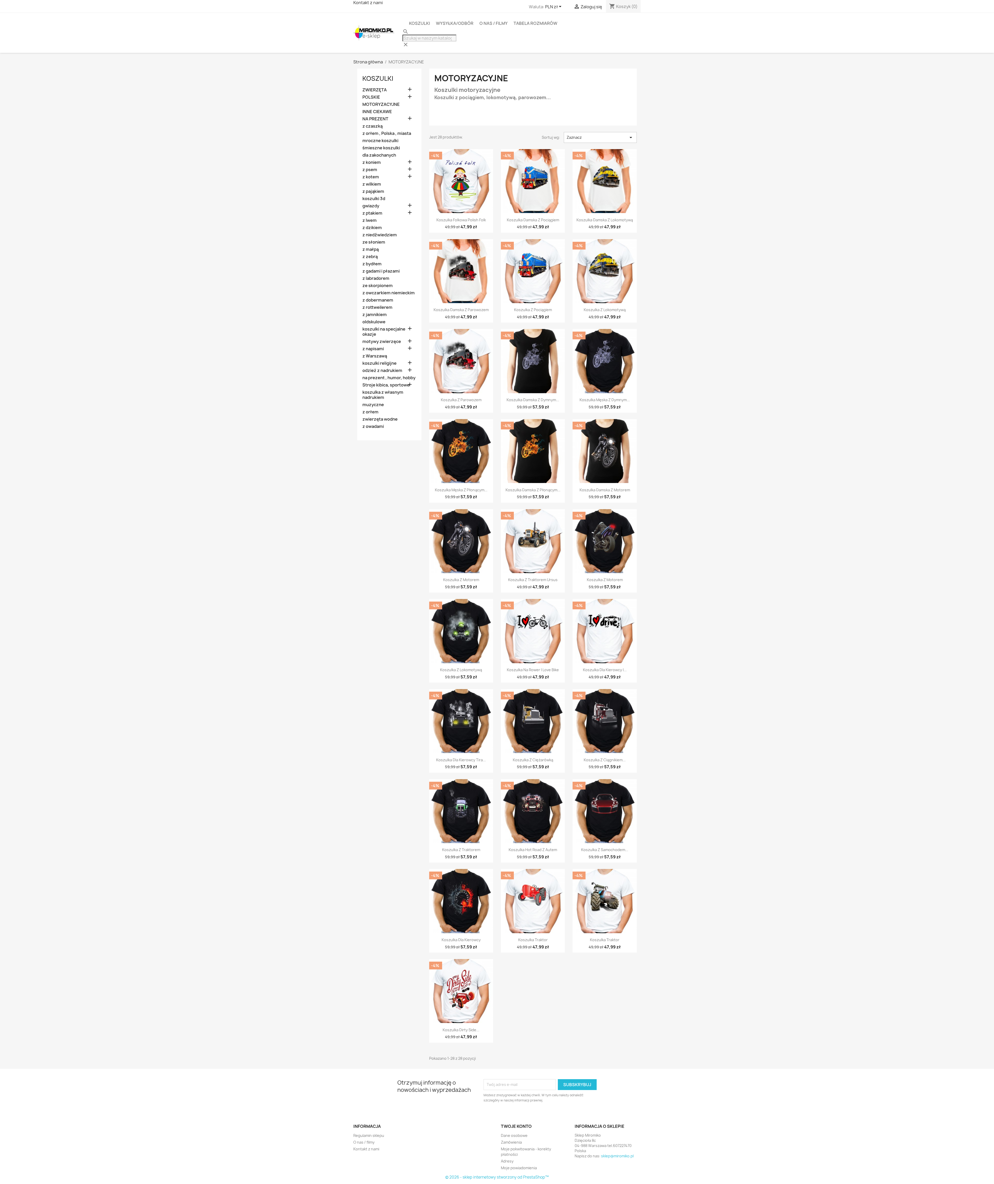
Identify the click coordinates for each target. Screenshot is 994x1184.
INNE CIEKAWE (377, 111)
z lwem (369, 220)
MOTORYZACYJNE (381, 104)
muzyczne (373, 404)
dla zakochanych (379, 155)
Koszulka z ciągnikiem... (605, 759)
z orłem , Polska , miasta (386, 133)
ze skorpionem (377, 285)
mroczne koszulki (380, 140)
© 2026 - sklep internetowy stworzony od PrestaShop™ (497, 1177)
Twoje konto (516, 1126)
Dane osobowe (514, 1135)
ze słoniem (373, 242)
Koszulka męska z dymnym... (605, 399)
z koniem (371, 162)
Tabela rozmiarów (535, 23)
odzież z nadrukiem (382, 370)
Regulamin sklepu (368, 1135)
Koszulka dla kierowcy (461, 939)
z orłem (370, 412)
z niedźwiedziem (379, 235)
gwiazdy (370, 206)
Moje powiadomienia (519, 1167)
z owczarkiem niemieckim (388, 293)
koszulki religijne (379, 363)
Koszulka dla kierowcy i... (605, 669)
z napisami (373, 349)
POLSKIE (371, 97)
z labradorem (375, 278)
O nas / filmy (493, 23)
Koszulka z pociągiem (533, 309)
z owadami (373, 426)
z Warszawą (374, 356)
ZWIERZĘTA (374, 90)
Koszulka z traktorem (461, 849)
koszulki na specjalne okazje (383, 331)
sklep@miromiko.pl (617, 1155)
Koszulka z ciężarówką (533, 759)
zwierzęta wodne (380, 419)
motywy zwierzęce (381, 341)
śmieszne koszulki (381, 148)
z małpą (370, 249)
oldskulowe (373, 322)
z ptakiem (372, 213)
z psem (369, 169)
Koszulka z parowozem (461, 399)
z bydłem (372, 264)
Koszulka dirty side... (461, 1029)
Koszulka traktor (533, 939)
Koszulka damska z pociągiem (533, 219)
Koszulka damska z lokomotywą (604, 219)
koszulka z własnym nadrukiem (382, 395)
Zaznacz (600, 137)
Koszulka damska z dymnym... (533, 399)
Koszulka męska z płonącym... (461, 489)
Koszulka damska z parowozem (461, 309)
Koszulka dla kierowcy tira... (461, 759)
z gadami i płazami (381, 271)
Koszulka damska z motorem (605, 489)
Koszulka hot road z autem (533, 849)
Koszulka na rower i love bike (533, 669)
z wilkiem (371, 184)
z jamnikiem (374, 314)
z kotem (370, 177)
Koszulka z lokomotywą (605, 309)
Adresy (507, 1161)
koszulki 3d (373, 198)
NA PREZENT (375, 119)
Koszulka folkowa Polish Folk (461, 219)
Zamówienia (511, 1142)
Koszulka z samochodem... (604, 849)
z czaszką (372, 126)
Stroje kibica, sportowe (386, 385)
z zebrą (370, 256)
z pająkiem (373, 191)
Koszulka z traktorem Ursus (533, 579)
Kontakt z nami (366, 1148)
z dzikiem (372, 227)
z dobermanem (377, 300)
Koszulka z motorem (461, 579)
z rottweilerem (377, 307)
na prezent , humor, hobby (388, 378)
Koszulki (419, 23)
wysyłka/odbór (454, 23)
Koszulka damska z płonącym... (533, 489)
